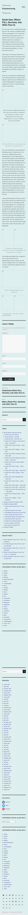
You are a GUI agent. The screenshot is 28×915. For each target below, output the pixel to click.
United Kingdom (8, 621)
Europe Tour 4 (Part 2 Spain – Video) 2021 (15, 470)
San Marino (6, 611)
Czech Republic (7, 583)
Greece (5, 592)
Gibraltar (6, 590)
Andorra (6, 573)
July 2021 (6, 762)
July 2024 (6, 716)
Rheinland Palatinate (6, 315)
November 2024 (7, 707)
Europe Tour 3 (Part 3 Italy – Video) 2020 (15, 487)
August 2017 (7, 789)
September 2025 (7, 695)
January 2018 (7, 779)
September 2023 (7, 728)
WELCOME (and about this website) (12, 432)
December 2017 (7, 781)
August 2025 (7, 697)
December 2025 (7, 688)
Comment (5, 333)
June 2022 (6, 747)
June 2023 (6, 733)
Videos (5, 625)
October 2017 (7, 785)
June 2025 (6, 701)
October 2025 (7, 693)
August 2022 (7, 743)
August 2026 (7, 684)
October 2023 (7, 726)
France (5, 585)
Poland (5, 606)
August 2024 (7, 714)
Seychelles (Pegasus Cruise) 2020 (13, 510)
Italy (5, 596)
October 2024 (7, 709)
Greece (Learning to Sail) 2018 (12, 523)
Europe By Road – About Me (12, 437)
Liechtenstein (7, 598)
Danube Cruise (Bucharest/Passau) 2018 (14, 521)
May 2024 (6, 720)
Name (4, 356)
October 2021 (7, 756)
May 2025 (6, 703)
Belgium (6, 577)
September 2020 (7, 770)
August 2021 (7, 760)
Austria (5, 575)
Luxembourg (7, 600)
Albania (5, 571)
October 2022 (7, 739)
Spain (5, 615)
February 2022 (7, 754)
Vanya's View (7, 623)
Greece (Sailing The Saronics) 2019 (13, 514)
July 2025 (6, 699)
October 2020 (7, 768)
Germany (21, 313)
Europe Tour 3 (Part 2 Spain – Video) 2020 (15, 485)
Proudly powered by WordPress (16, 912)
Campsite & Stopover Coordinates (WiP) (13, 502)
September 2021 (7, 758)
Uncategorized (7, 619)
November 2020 (7, 766)
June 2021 (6, 764)
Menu (23, 7)
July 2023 (6, 730)
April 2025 (6, 705)
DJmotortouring (8, 8)
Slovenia (6, 613)
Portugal (6, 608)
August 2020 (7, 772)
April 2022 (6, 749)
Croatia (5, 581)
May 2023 (6, 735)
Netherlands (6, 604)
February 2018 (7, 777)
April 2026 (6, 686)
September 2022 (7, 741)
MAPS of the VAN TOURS (12, 434)
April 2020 (6, 775)
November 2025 (7, 690)
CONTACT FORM (8, 527)
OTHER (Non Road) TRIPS (10, 504)
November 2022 (7, 737)
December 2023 (7, 722)
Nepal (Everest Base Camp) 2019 (13, 519)
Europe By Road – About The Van (13, 439)
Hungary (6, 594)
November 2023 (7, 724)
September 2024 (7, 711)
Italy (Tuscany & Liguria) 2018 (12, 525)
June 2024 (6, 718)
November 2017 (7, 783)
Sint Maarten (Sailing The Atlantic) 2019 (14, 516)
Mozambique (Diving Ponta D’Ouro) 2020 (15, 512)
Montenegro (6, 602)
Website (4, 371)
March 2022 (6, 751)
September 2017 (7, 787)
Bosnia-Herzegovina (8, 579)
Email (4, 363)
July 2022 (6, 745)
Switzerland (6, 617)
